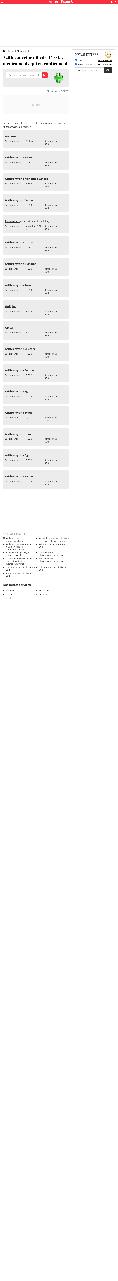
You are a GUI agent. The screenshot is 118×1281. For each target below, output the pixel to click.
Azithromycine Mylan (19, 476)
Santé (79, 61)
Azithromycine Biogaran (20, 264)
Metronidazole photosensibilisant (48, 560)
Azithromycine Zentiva (20, 370)
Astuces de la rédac (86, 64)
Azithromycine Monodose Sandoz (26, 178)
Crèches (10, 598)
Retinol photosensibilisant (18, 573)
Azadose (10, 136)
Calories (43, 594)
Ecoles (9, 594)
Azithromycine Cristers (20, 349)
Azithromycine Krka (18, 434)
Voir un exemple (105, 60)
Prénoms (10, 590)
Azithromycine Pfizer (18, 157)
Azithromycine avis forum (51, 544)
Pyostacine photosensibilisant (20, 558)
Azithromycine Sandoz (19, 200)
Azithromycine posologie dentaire (17, 554)
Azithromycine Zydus (18, 412)
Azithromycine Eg (16, 391)
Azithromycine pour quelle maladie (18, 545)
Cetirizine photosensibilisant (19, 567)
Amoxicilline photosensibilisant (54, 538)
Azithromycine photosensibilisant (48, 554)
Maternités (44, 590)
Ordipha (10, 306)
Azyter (9, 327)
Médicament (23, 51)
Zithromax (12, 221)
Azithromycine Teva (18, 285)
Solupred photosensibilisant (52, 567)
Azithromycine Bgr (17, 455)
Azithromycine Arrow (19, 242)
